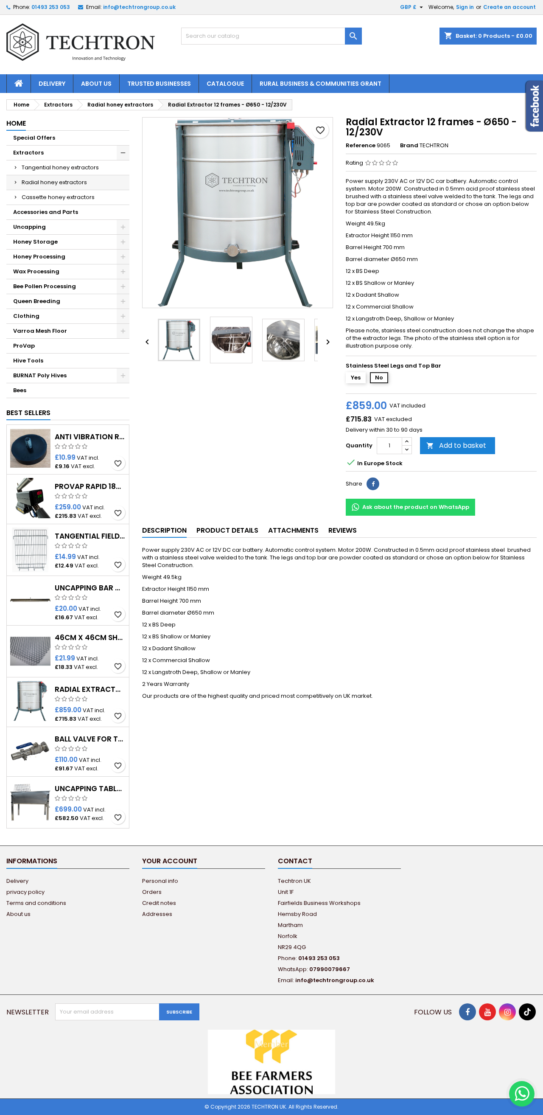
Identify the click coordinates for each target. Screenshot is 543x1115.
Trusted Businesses (159, 83)
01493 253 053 (50, 7)
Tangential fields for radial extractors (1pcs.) (90, 536)
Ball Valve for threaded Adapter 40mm (90, 739)
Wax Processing (36, 271)
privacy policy (25, 892)
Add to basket (456, 445)
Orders (152, 892)
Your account (169, 861)
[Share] (373, 483)
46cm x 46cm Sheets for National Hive (90, 637)
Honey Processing (39, 257)
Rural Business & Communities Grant (320, 83)
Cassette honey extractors (58, 197)
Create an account (509, 7)
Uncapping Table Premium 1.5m (90, 788)
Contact (295, 861)
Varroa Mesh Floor (40, 331)
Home (16, 123)
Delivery (52, 83)
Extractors (28, 153)
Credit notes (159, 903)
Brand (409, 145)
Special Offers (34, 138)
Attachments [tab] (293, 530)
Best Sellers (28, 413)
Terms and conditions (36, 903)
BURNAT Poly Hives (40, 375)
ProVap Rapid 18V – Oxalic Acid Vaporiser (90, 486)
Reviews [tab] (342, 530)
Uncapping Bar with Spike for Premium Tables (90, 588)
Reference (360, 145)
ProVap (24, 346)
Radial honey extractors (54, 182)
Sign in (465, 7)
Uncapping (29, 227)
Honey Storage (35, 242)
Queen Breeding (36, 301)
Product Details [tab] (227, 530)
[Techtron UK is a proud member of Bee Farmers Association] (271, 1061)
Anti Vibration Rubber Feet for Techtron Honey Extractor (90, 437)
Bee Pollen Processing (44, 286)
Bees (19, 390)
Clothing (26, 316)
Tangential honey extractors (60, 167)
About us (96, 83)
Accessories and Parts (45, 212)
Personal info (160, 881)
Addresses (157, 914)
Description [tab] (164, 530)
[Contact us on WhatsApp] (522, 1094)
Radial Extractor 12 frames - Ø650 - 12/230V (90, 689)
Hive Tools (28, 361)
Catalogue (225, 83)
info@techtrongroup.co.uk (139, 7)
